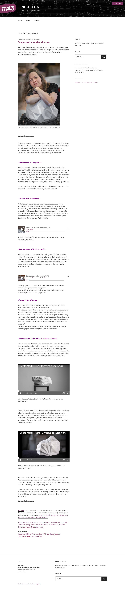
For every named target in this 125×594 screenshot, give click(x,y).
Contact (37, 20)
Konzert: (21, 510)
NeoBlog (30, 7)
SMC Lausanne (36, 536)
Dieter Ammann (56, 522)
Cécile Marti (22, 522)
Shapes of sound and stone (34, 42)
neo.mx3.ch (117, 4)
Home (20, 20)
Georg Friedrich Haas (33, 525)
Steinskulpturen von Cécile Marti (38, 522)
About (28, 20)
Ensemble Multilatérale (49, 525)
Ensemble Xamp (37, 527)
